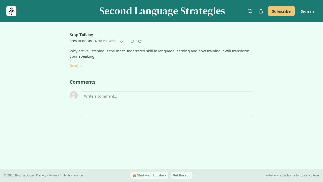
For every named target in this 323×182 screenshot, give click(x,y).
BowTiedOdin (81, 41)
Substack (271, 175)
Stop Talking (81, 34)
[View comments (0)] (132, 41)
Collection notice (71, 175)
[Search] (250, 11)
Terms (52, 175)
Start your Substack (151, 175)
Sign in (307, 11)
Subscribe (281, 11)
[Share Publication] (261, 11)
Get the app (182, 175)
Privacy (41, 175)
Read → (76, 65)
